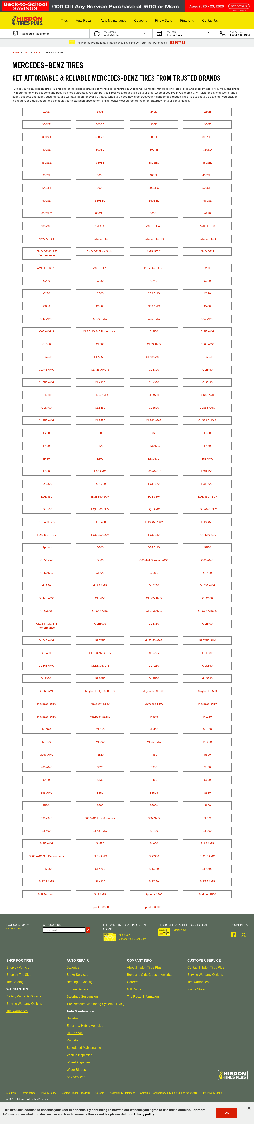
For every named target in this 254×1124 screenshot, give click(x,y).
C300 (100, 293)
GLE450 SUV (207, 640)
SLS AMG (100, 894)
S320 (100, 767)
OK (227, 1113)
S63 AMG (47, 818)
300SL (46, 149)
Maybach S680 (46, 716)
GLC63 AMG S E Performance (46, 625)
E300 (100, 433)
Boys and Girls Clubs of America (149, 974)
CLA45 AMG (46, 369)
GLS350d (47, 678)
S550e (154, 792)
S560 (207, 792)
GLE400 (207, 623)
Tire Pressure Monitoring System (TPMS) (95, 1004)
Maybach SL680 (100, 716)
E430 (207, 445)
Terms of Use (28, 1093)
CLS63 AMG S (207, 420)
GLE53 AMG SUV (100, 653)
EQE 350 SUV (100, 496)
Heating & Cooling (80, 982)
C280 (46, 293)
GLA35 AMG (207, 585)
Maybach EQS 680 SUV (100, 691)
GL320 (100, 572)
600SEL (100, 213)
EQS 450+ (207, 521)
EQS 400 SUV (46, 521)
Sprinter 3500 (100, 907)
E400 (46, 445)
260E (207, 111)
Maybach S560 (46, 703)
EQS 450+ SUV (46, 534)
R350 (153, 754)
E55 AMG (207, 458)
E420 (100, 445)
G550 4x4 (46, 560)
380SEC (154, 162)
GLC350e (46, 610)
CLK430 (207, 382)
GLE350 (154, 623)
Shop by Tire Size (18, 974)
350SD (207, 149)
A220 (207, 213)
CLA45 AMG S (100, 369)
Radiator (73, 1040)
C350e (100, 306)
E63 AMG (100, 471)
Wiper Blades (76, 1069)
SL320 (207, 818)
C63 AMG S (46, 331)
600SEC (46, 213)
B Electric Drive (153, 268)
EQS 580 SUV (207, 534)
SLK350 (154, 881)
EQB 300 (46, 483)
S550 (100, 792)
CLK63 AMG (207, 395)
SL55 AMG (46, 843)
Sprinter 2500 (207, 894)
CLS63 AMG (154, 420)
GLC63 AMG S (207, 610)
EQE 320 (154, 483)
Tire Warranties (17, 1011)
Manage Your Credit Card (132, 939)
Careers (132, 982)
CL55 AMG (207, 331)
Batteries (73, 967)
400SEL (207, 175)
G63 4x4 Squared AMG (153, 560)
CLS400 (46, 407)
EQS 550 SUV (100, 534)
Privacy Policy (48, 1093)
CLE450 (207, 369)
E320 (154, 433)
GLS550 (154, 678)
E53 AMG (154, 458)
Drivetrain (73, 1018)
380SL (46, 175)
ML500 (100, 741)
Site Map (11, 1093)
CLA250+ (100, 357)
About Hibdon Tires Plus (144, 967)
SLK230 (47, 868)
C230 (100, 280)
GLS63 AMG (46, 691)
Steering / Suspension (82, 996)
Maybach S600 (153, 703)
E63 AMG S (154, 471)
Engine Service (77, 989)
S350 (154, 767)
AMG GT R (207, 251)
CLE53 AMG (46, 382)
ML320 (46, 729)
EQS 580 (154, 534)
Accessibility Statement (122, 1093)
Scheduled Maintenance (84, 1047)
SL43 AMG (100, 830)
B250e (207, 268)
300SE (154, 137)
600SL (154, 213)
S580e (154, 805)
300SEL (207, 137)
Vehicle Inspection (79, 1055)
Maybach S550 (207, 691)
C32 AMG (154, 293)
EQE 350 (46, 496)
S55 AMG (47, 792)
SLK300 (207, 868)
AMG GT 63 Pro (154, 238)
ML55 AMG (154, 741)
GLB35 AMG (154, 598)
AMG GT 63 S (207, 238)
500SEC (154, 187)
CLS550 (100, 420)
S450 (154, 779)
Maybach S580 (100, 703)
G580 (100, 560)
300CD (46, 124)
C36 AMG (154, 306)
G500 (100, 547)
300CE (100, 124)
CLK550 (154, 395)
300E (207, 124)
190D (46, 111)
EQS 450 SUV (154, 521)
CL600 (100, 344)
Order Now (180, 930)
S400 (207, 767)
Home (15, 52)
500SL (46, 200)
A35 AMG (47, 225)
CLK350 (154, 382)
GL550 (46, 585)
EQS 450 (100, 521)
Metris (154, 716)
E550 (46, 471)
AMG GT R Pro (46, 268)
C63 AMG (207, 318)
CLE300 (154, 369)
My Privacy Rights (212, 1093)
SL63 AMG (207, 843)
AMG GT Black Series (100, 251)
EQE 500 (46, 509)
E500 (100, 458)
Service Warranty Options (24, 1003)
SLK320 (100, 881)
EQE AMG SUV (207, 509)
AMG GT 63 (100, 238)
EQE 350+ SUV (207, 496)
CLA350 (207, 357)
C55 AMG (154, 318)
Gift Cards (134, 989)
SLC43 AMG (207, 856)
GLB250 (100, 598)
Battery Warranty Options (23, 996)
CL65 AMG (207, 344)
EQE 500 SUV (100, 509)
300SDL (100, 137)
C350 (46, 306)
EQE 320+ (207, 483)
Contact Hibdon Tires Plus (205, 967)
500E (100, 187)
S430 (100, 779)
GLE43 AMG (46, 640)
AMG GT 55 (46, 238)
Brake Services (77, 974)
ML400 (153, 729)
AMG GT (100, 225)
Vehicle (37, 52)
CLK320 (100, 382)
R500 (207, 754)
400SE (154, 175)
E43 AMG (154, 445)
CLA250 (46, 357)
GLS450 (100, 678)
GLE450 (100, 640)
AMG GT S (100, 268)
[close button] (249, 1108)
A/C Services (76, 1077)
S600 (207, 805)
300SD (46, 137)
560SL (207, 200)
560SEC (100, 200)
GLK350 (207, 665)
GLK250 (154, 665)
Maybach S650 (207, 703)
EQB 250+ (207, 471)
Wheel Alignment (79, 1062)
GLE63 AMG (46, 665)
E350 (207, 433)
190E (100, 111)
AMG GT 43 (153, 225)
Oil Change (75, 1033)
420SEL (47, 187)
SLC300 (154, 856)
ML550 (207, 741)
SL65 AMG (100, 856)
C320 (207, 293)
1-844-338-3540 (240, 35)
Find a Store (196, 989)
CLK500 (46, 395)
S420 (46, 779)
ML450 (46, 741)
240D (153, 111)
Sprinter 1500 (153, 894)
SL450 (154, 830)
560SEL (154, 200)
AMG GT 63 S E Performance (47, 253)
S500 (207, 779)
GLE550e (154, 653)
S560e (46, 805)
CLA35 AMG (154, 357)
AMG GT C (154, 251)
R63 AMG (46, 767)
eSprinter (46, 547)
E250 (46, 433)
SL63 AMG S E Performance (46, 856)
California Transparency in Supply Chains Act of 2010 (169, 1093)
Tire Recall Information (143, 996)
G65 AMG (46, 572)
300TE (154, 149)
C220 (46, 280)
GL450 (207, 572)
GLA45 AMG (46, 598)
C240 (153, 280)
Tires (26, 52)
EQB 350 (100, 483)
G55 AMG (154, 547)
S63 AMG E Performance (100, 818)
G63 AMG (207, 560)
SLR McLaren (46, 894)
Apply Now (124, 935)
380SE (100, 162)
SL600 (154, 843)
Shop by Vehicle (17, 967)
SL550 (100, 843)
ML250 (207, 716)
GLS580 (207, 678)
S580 (100, 805)
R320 (100, 754)
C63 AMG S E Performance (100, 331)
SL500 (207, 830)
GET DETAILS (177, 42)
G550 (207, 547)
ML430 (207, 729)
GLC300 (207, 598)
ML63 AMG (46, 754)
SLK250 (100, 868)
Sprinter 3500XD (153, 907)
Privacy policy (143, 1114)
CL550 (46, 344)
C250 (207, 280)
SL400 (46, 830)
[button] (64, 21)
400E (100, 175)
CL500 (154, 331)
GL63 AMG (100, 585)
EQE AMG (153, 509)
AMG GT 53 (207, 225)
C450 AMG (100, 318)
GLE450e (47, 653)
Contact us (14, 928)
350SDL (46, 162)
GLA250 (154, 585)
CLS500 (154, 407)
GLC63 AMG (154, 610)
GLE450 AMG (154, 640)
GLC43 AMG (100, 610)
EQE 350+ (153, 496)
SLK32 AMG (46, 881)
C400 (207, 306)
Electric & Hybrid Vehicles (85, 1025)
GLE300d (100, 623)
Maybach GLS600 (153, 691)
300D (153, 124)
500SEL (207, 187)
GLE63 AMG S (100, 665)
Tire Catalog (15, 982)
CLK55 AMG (100, 395)
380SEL (207, 162)
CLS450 (100, 407)
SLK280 (154, 868)
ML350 (100, 729)
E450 (46, 458)
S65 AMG (154, 818)
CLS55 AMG (46, 420)
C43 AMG (46, 318)
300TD (100, 149)
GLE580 (207, 653)
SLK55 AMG (207, 881)
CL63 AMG (154, 344)
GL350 (154, 572)
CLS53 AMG (207, 407)
